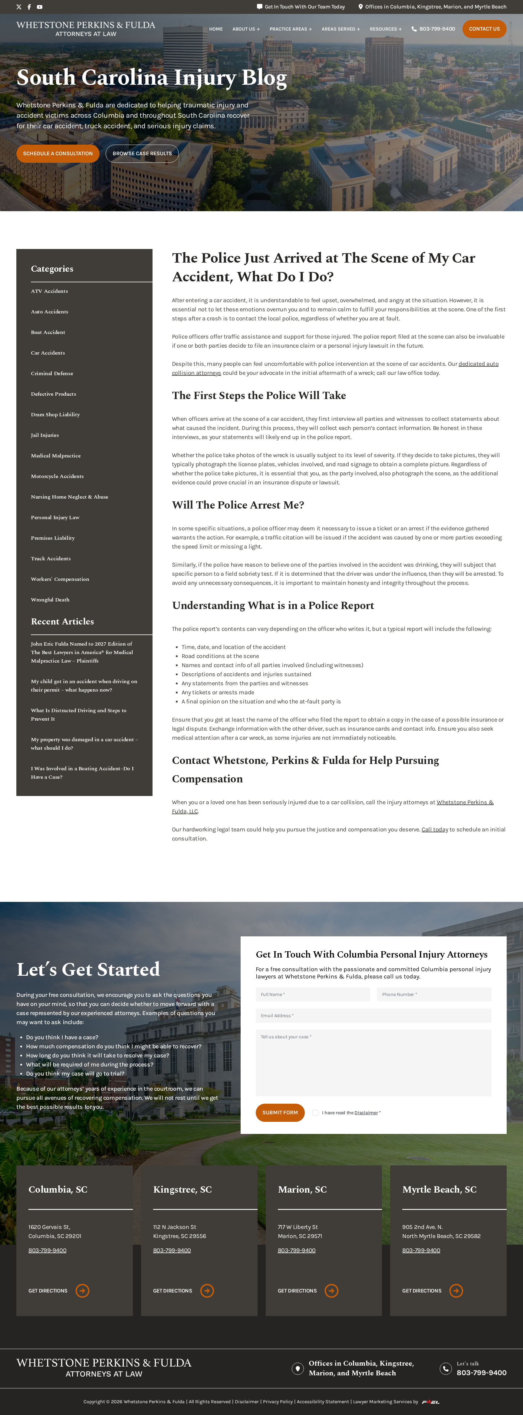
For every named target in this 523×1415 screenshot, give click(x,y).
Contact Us (484, 28)
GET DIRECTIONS (47, 1290)
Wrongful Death (50, 600)
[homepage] (86, 29)
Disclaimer (366, 1112)
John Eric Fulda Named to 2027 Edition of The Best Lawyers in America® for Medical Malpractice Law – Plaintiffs (82, 652)
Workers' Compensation (60, 579)
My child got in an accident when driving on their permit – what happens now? (84, 685)
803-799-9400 (437, 28)
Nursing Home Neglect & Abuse (69, 497)
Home (216, 29)
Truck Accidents (51, 559)
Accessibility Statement (323, 1401)
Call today (435, 829)
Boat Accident (48, 332)
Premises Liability (53, 538)
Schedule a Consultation (58, 153)
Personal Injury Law (55, 517)
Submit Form (280, 1112)
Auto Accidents (49, 312)
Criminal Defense (52, 373)
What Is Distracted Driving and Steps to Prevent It (79, 714)
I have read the (351, 1112)
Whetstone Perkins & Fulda (154, 1401)
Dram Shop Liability (55, 415)
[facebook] (29, 7)
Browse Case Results (142, 153)
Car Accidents (48, 353)
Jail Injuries (45, 435)
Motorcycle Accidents (57, 476)
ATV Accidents (49, 291)
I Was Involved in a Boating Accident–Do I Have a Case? (82, 773)
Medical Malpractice (56, 456)
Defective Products (53, 394)
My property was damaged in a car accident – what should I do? (84, 743)
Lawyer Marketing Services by (385, 1401)
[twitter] (19, 7)
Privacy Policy (278, 1401)
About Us (243, 29)
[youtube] (39, 7)
